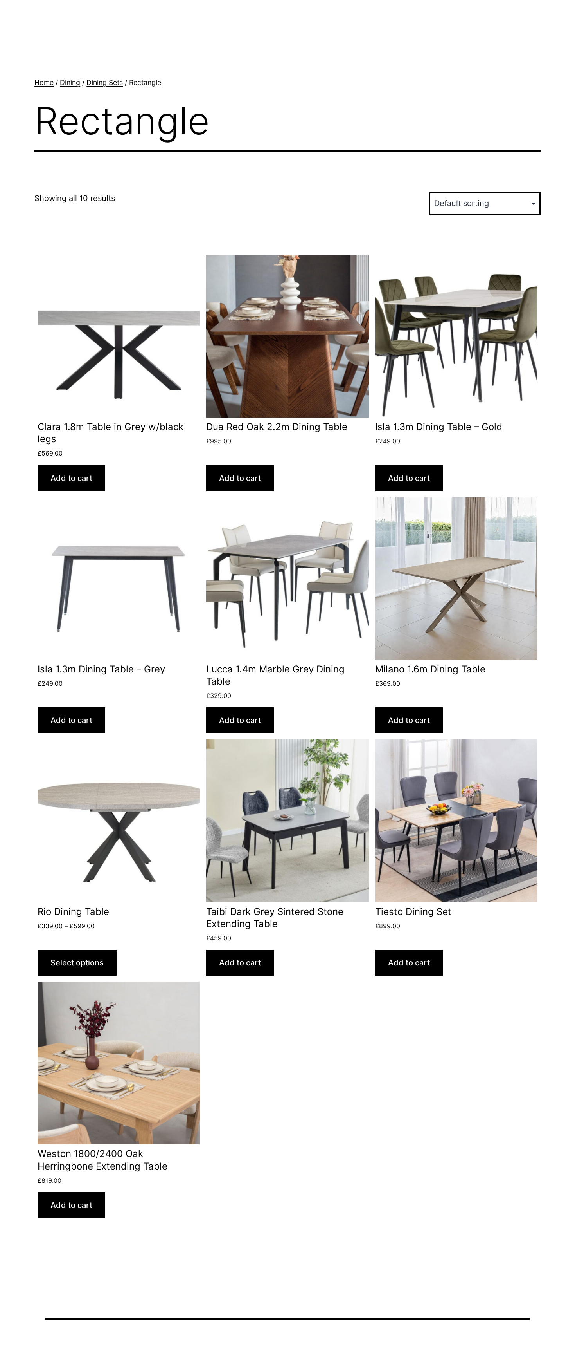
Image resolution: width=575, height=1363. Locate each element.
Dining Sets (104, 82)
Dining (70, 82)
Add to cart (71, 478)
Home (44, 82)
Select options (77, 962)
